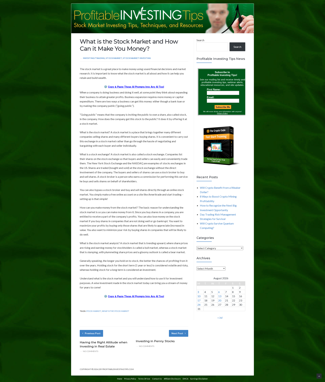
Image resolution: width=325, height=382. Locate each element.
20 (219, 300)
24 (198, 304)
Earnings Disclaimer (199, 379)
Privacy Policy (130, 379)
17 (198, 300)
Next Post (177, 333)
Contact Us (157, 379)
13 (219, 296)
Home (119, 379)
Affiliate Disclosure (172, 379)
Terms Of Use (144, 379)
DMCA (185, 379)
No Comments (90, 351)
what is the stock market (115, 311)
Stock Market (114, 58)
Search (200, 40)
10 (198, 296)
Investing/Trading (94, 58)
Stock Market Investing (137, 58)
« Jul (220, 317)
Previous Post (93, 333)
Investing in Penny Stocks (155, 341)
